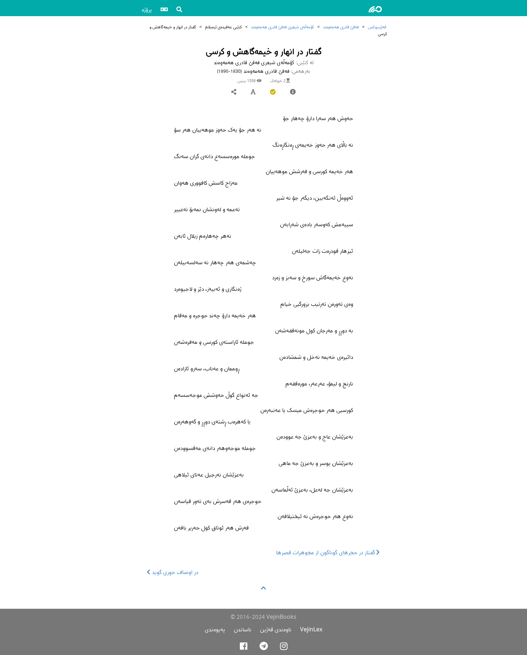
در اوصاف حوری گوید (174, 572)
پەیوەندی (215, 629)
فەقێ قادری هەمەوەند (341, 26)
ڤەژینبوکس (377, 26)
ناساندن (242, 629)
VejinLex (311, 629)
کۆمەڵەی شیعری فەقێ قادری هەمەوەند (282, 26)
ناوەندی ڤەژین (275, 629)
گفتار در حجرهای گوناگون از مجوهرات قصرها (326, 552)
